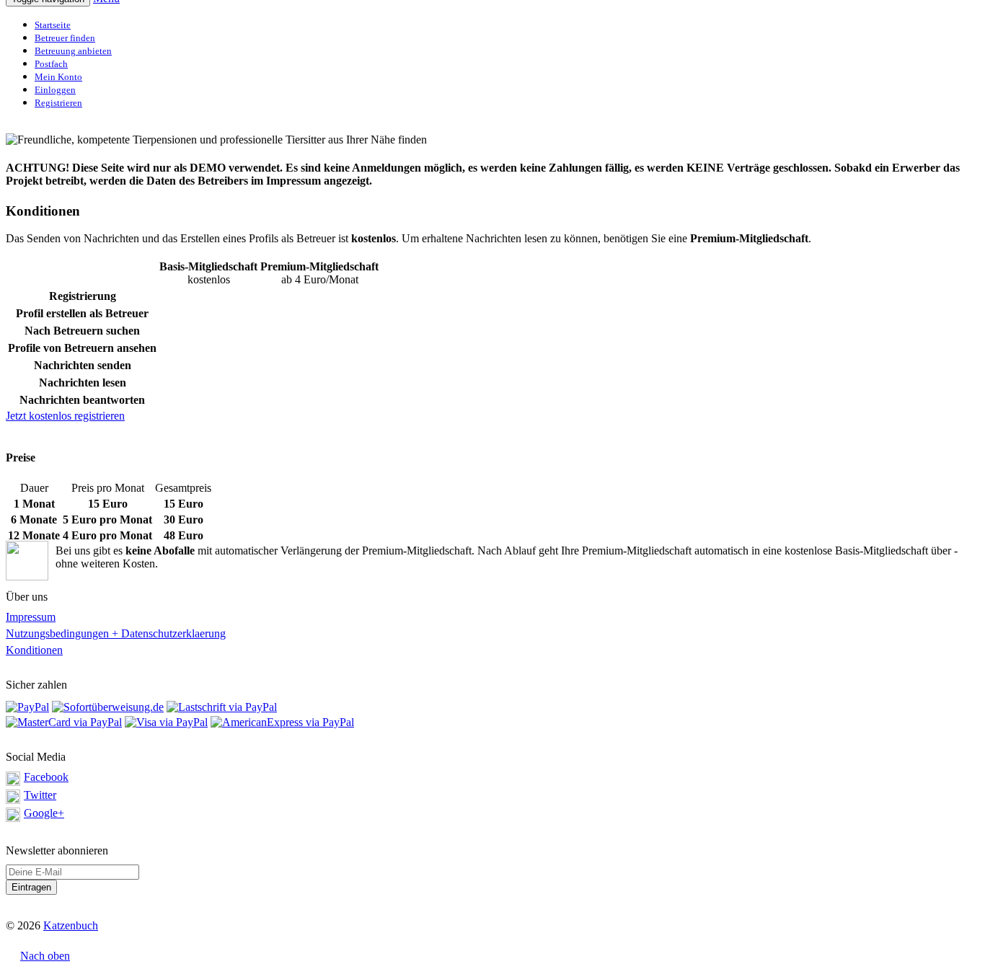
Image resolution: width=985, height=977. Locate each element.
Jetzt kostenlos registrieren (65, 416)
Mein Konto (58, 76)
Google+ (44, 813)
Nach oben (45, 956)
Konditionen (34, 650)
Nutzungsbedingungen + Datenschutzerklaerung (116, 633)
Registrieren (58, 102)
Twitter (40, 795)
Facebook (46, 777)
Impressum (31, 617)
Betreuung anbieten (73, 50)
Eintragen (31, 887)
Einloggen (55, 89)
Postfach (51, 63)
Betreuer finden (65, 37)
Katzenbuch (70, 925)
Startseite (53, 24)
